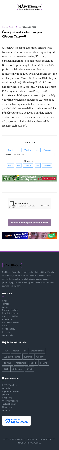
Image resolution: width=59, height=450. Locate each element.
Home (4, 27)
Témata (5, 304)
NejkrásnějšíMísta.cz (11, 391)
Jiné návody (7, 335)
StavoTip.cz (7, 407)
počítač (16, 351)
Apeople (36, 443)
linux (6, 351)
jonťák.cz (6, 394)
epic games (17, 369)
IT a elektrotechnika (10, 322)
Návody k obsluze (10, 310)
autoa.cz (6, 410)
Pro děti (5, 325)
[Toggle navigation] (53, 19)
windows (40, 357)
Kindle (33, 363)
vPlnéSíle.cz (7, 388)
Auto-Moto (7, 319)
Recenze (6, 332)
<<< (18, 150)
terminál (7, 363)
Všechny (28, 150)
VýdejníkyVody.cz (10, 401)
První (10, 150)
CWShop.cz (7, 398)
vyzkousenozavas (12, 357)
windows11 (21, 363)
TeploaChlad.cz (9, 404)
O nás (4, 301)
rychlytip (28, 357)
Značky (11, 27)
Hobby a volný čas (10, 316)
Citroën (18, 27)
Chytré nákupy (8, 329)
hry (25, 351)
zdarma (43, 363)
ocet (6, 369)
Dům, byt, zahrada (10, 313)
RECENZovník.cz (9, 385)
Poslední (47, 150)
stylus (29, 369)
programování (37, 351)
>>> (37, 150)
